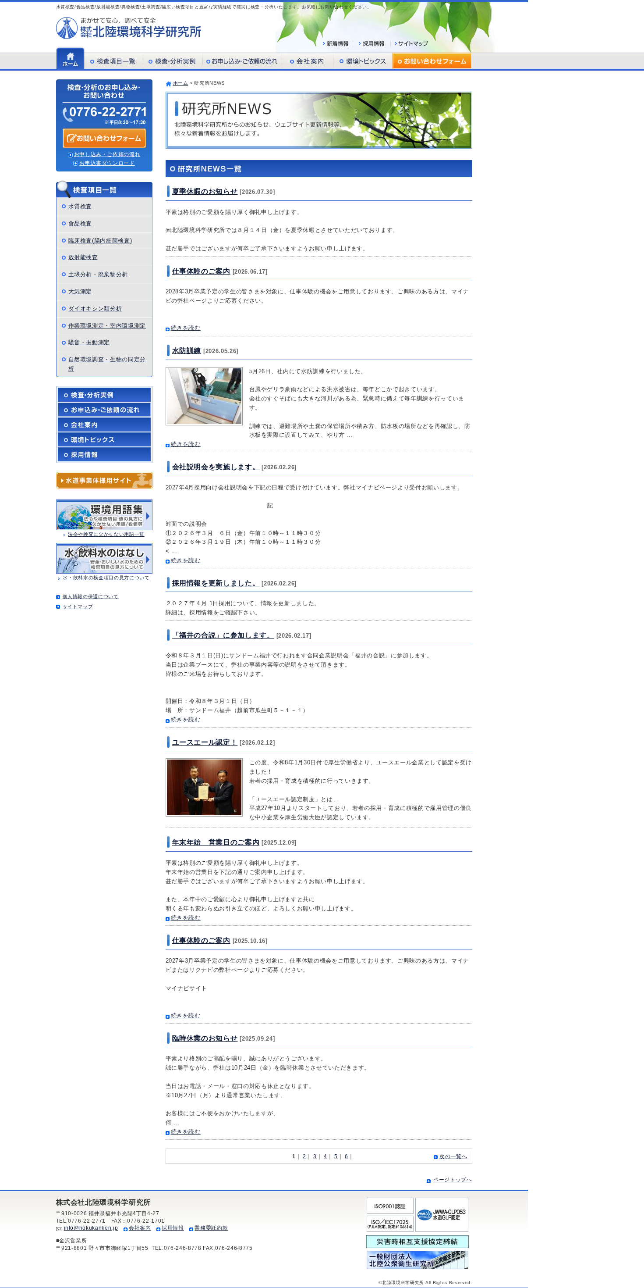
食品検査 (80, 223)
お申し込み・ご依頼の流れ (107, 154)
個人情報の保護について (91, 596)
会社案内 (140, 1228)
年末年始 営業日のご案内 (216, 842)
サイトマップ (78, 606)
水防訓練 (187, 350)
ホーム (180, 83)
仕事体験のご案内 (201, 271)
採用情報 (173, 1228)
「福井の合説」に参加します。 (223, 635)
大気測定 (80, 291)
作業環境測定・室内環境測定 (107, 325)
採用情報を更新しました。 (216, 583)
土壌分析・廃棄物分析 (98, 274)
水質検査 (80, 206)
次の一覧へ (453, 1156)
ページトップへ (452, 1180)
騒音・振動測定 (89, 342)
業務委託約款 (211, 1228)
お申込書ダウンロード (107, 163)
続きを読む (186, 328)
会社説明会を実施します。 (216, 467)
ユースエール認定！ (205, 742)
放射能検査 (83, 257)
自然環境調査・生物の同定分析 (107, 364)
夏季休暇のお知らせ (205, 191)
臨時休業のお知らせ (205, 1038)
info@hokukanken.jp (91, 1228)
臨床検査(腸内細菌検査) (100, 240)
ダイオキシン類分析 (95, 308)
